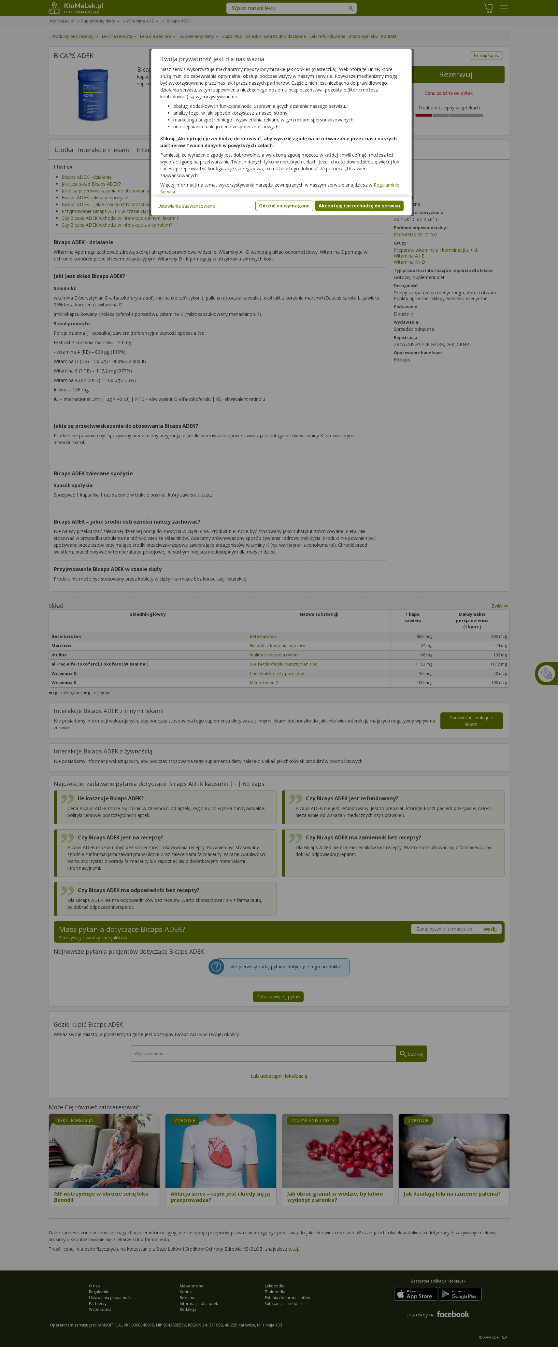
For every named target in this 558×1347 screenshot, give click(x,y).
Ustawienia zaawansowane (186, 206)
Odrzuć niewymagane (284, 206)
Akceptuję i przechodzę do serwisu (359, 206)
